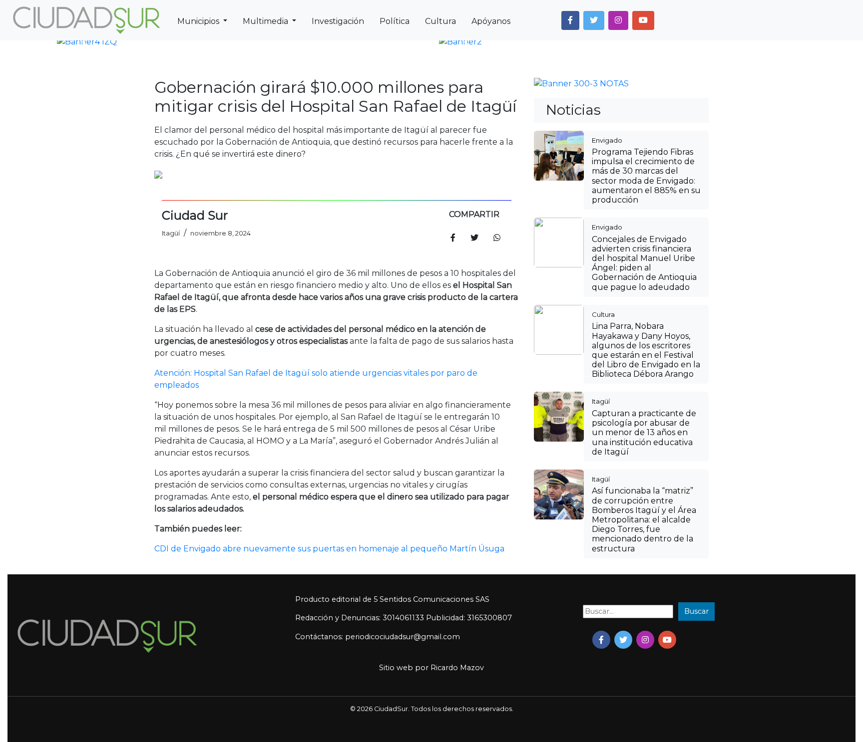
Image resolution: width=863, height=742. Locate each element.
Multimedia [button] (266, 21)
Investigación (338, 21)
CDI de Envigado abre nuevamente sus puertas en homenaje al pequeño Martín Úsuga (329, 548)
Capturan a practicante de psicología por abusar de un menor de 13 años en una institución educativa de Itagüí (644, 433)
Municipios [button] (199, 21)
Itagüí (601, 401)
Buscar (696, 611)
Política (395, 21)
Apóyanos (490, 21)
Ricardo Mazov (457, 667)
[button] (570, 20)
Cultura (440, 21)
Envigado (607, 140)
